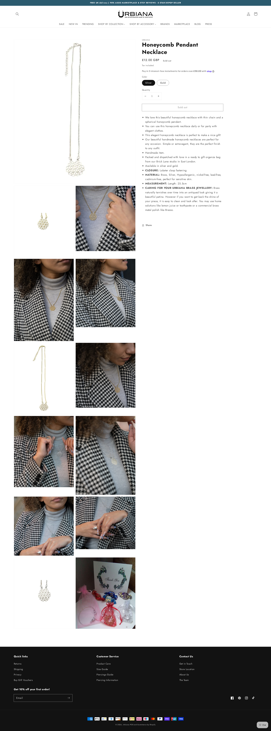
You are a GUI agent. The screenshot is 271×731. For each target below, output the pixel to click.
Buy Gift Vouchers (23, 680)
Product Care (104, 663)
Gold (163, 82)
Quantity (146, 90)
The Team (184, 680)
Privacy (17, 674)
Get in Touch (185, 663)
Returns (17, 663)
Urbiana (126, 725)
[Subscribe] (68, 697)
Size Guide (102, 669)
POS (131, 725)
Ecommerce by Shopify (146, 725)
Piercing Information (107, 680)
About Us (184, 674)
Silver (148, 82)
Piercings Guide (105, 674)
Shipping (18, 669)
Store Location (187, 669)
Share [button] (149, 225)
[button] (17, 14)
